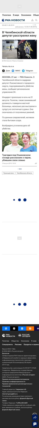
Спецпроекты (7, 344)
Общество (15, 341)
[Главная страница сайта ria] (13, 20)
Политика (5, 341)
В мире (34, 341)
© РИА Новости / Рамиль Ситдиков (12, 61)
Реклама (18, 344)
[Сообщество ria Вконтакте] (22, 328)
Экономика (25, 341)
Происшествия (8, 173)
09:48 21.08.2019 (8, 25)
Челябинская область (24, 173)
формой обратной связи (11, 410)
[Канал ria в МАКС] (6, 328)
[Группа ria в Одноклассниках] (30, 328)
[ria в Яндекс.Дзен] (14, 328)
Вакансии (5, 353)
